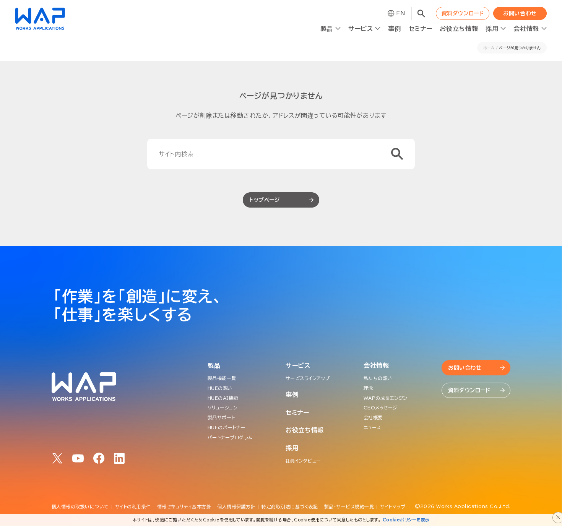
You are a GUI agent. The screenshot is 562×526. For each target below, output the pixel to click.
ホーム (488, 48)
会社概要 (373, 417)
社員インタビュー (303, 460)
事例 (394, 29)
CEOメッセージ (380, 407)
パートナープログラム (230, 437)
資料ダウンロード (463, 13)
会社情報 (376, 365)
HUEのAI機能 (223, 398)
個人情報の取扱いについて (80, 506)
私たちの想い (378, 378)
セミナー (420, 29)
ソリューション (222, 407)
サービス (298, 365)
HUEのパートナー (226, 427)
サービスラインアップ (308, 378)
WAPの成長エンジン (386, 398)
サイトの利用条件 (133, 506)
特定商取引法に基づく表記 (290, 506)
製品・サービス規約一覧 (349, 506)
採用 (292, 448)
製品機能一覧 (222, 378)
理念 (368, 388)
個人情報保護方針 (236, 506)
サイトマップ (392, 506)
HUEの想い (220, 388)
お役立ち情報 (459, 29)
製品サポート (221, 417)
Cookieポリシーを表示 (406, 520)
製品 (214, 365)
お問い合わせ (519, 13)
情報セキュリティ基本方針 (184, 506)
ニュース (372, 427)
